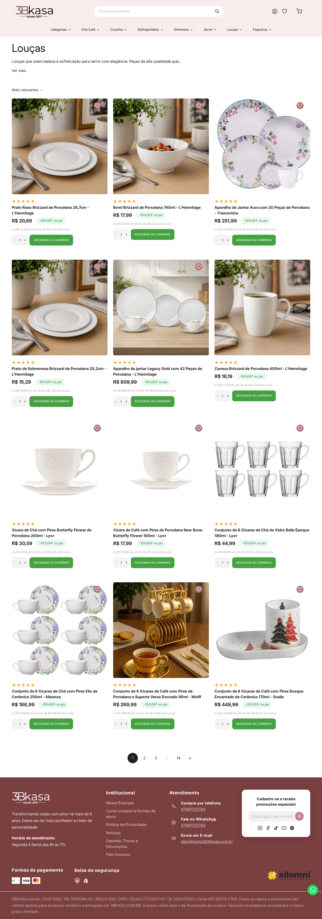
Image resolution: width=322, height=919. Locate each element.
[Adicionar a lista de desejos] (97, 105)
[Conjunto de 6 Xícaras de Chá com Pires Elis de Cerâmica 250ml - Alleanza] (59, 630)
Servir (208, 29)
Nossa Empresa (120, 802)
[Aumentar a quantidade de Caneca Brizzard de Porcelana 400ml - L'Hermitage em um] (227, 396)
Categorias (58, 29)
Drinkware (181, 29)
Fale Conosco (118, 854)
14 (178, 758)
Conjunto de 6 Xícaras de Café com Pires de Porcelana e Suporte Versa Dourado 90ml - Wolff (157, 694)
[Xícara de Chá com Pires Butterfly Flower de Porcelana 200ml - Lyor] (59, 469)
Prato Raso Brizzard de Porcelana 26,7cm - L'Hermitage (50, 210)
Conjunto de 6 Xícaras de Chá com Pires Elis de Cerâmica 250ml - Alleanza (54, 694)
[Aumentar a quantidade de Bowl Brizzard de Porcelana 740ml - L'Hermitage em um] (126, 234)
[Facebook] (268, 828)
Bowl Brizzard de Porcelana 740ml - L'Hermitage (157, 207)
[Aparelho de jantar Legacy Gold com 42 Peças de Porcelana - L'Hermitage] (161, 307)
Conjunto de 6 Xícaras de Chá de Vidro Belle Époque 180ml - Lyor (262, 533)
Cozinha (117, 29)
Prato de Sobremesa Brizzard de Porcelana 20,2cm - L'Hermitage (59, 371)
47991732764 (193, 809)
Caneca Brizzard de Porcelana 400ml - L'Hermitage (261, 368)
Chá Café (88, 29)
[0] (299, 11)
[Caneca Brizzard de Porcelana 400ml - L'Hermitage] (262, 307)
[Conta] (275, 11)
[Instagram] (260, 828)
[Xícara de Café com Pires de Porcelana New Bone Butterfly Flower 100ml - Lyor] (161, 469)
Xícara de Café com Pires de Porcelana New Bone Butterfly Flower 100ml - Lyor (157, 533)
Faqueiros (260, 29)
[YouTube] (284, 828)
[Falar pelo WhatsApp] (312, 890)
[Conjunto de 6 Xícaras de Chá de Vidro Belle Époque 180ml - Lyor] (262, 469)
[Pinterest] (292, 828)
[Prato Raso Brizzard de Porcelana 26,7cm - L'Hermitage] (59, 146)
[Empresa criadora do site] (289, 875)
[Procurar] (217, 11)
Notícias (113, 832)
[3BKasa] (34, 11)
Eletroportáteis (148, 29)
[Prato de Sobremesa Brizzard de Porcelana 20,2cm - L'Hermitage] (59, 307)
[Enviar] (299, 816)
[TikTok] (276, 828)
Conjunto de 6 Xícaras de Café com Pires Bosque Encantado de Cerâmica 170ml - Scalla (259, 694)
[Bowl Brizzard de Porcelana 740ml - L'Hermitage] (161, 146)
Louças (232, 29)
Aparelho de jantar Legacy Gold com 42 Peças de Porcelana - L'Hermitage (157, 371)
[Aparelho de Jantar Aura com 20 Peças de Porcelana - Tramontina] (262, 146)
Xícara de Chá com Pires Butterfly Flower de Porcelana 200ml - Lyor (51, 533)
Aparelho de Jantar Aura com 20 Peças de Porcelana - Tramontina (262, 210)
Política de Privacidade (126, 824)
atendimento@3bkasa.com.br (207, 841)
